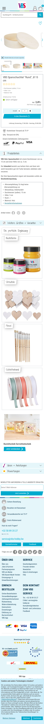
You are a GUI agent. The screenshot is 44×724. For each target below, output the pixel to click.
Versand (38, 104)
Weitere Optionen (9, 718)
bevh (10, 649)
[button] (3, 40)
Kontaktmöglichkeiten (31, 606)
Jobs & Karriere (7, 567)
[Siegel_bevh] (9, 653)
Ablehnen (26, 718)
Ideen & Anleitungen (30, 572)
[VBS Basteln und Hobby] (22, 5)
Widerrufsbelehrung (9, 604)
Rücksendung (7, 602)
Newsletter (27, 569)
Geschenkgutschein (30, 564)
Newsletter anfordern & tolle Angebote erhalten (22, 482)
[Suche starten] (40, 15)
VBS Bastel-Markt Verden (11, 575)
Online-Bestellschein (9, 594)
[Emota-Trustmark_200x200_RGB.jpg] (35, 652)
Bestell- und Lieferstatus (32, 608)
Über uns (5, 564)
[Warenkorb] (40, 8)
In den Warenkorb (20, 116)
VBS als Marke (7, 572)
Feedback (32, 544)
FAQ (24, 575)
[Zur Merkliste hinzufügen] (40, 23)
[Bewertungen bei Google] (22, 641)
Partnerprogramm (8, 569)
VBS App (5, 618)
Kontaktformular (11, 544)
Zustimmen (37, 718)
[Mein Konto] (35, 8)
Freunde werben (29, 567)
